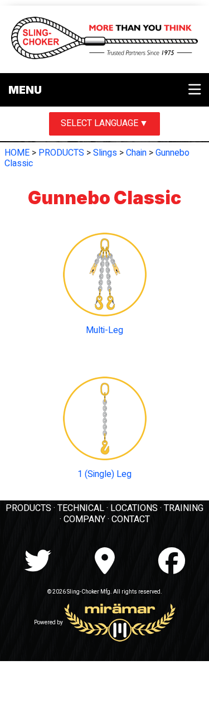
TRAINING (183, 508)
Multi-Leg (104, 330)
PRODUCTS (61, 153)
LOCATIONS (134, 508)
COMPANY (84, 519)
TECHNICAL (80, 508)
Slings (105, 153)
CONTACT (130, 519)
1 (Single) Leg (104, 474)
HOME (17, 153)
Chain (136, 153)
